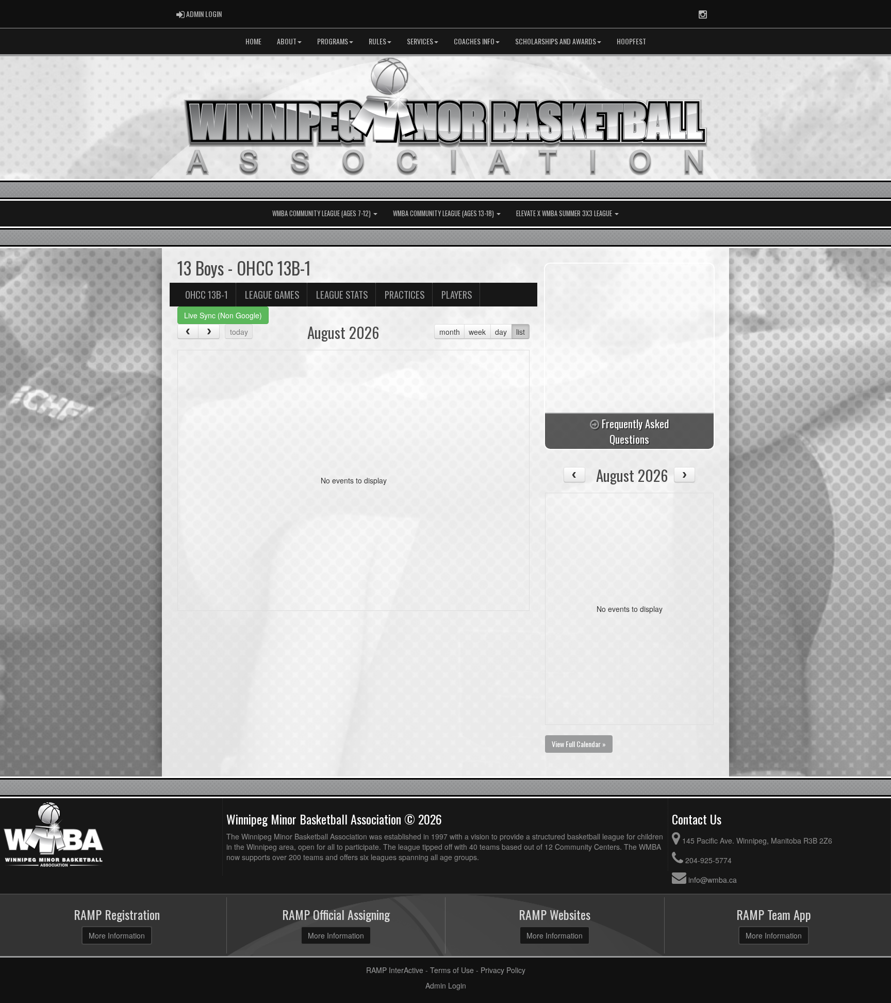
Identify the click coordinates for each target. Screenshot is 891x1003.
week (477, 332)
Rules (377, 41)
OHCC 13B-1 (206, 294)
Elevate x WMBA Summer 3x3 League (565, 213)
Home (253, 41)
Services (420, 41)
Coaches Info (474, 41)
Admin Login (445, 985)
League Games (272, 294)
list (520, 332)
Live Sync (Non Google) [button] (223, 315)
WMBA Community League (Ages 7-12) (322, 213)
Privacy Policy (503, 970)
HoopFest (631, 41)
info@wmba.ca (712, 880)
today (239, 332)
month (449, 332)
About (286, 41)
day (501, 332)
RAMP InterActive (394, 970)
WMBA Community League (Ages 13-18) (444, 213)
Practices (404, 294)
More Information (117, 935)
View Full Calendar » (579, 743)
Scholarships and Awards (555, 41)
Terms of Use (452, 970)
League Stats (342, 294)
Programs (332, 41)
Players (456, 294)
